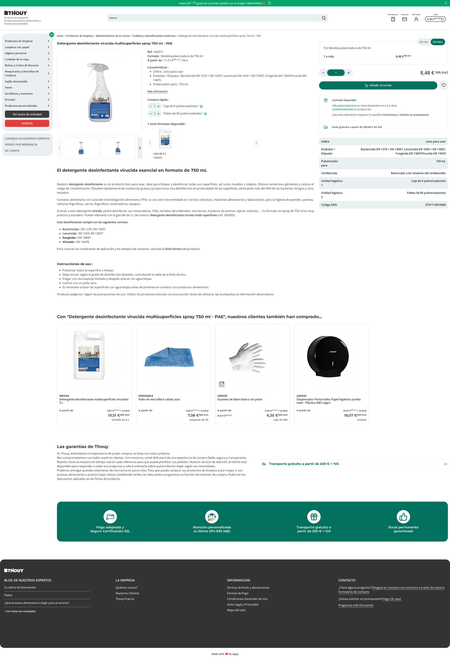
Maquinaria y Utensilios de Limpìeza (22, 73)
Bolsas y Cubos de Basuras (21, 65)
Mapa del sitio (236, 610)
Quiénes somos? (126, 588)
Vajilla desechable (16, 81)
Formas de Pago (238, 593)
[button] (139, 148)
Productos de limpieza (19, 41)
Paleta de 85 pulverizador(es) (183, 113)
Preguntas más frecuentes (356, 605)
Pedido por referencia (21, 144)
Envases (10, 99)
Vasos (8, 87)
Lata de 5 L (159, 155)
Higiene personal (15, 53)
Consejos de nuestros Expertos (27, 138)
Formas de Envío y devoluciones (248, 588)
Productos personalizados (21, 105)
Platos (8, 595)
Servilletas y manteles (19, 93)
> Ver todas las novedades (20, 611)
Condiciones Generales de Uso (247, 599)
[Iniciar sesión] (416, 19)
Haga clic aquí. (391, 599)
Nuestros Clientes (127, 593)
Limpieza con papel (17, 47)
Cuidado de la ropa (17, 59)
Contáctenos (389, 114)
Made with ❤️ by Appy (225, 654)
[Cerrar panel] (445, 3)
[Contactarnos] (404, 19)
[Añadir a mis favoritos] (443, 85)
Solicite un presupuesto (414, 114)
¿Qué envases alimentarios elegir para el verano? (36, 603)
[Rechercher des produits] (324, 18)
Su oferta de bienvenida (20, 587)
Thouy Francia (125, 599)
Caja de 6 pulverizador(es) (180, 106)
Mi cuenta (12, 150)
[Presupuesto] (393, 19)
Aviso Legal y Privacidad (242, 604)
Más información (157, 91)
